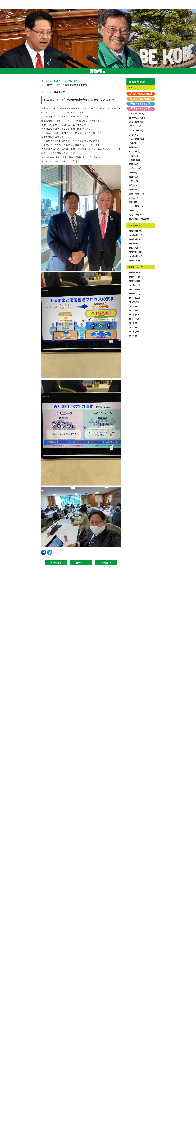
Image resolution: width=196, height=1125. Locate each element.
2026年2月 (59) (135, 256)
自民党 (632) (134, 159)
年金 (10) (133, 185)
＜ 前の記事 (56, 562)
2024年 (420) (134, 276)
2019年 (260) (134, 297)
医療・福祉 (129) (136, 193)
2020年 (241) (134, 293)
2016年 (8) (133, 310)
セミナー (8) (134, 151)
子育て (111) (134, 180)
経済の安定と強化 (141, 93)
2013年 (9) (133, 322)
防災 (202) (133, 134)
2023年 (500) (134, 280)
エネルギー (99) (136, 130)
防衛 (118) (133, 147)
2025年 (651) (134, 272)
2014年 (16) (134, 318)
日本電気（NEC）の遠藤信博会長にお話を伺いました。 (80, 100)
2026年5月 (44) (135, 243)
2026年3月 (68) (135, 251)
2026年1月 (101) (135, 260)
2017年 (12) (133, 306)
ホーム (44, 81)
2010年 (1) (133, 335)
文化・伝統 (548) (136, 214)
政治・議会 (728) (136, 121)
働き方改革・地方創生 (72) (141, 218)
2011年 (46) (134, 331)
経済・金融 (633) (136, 138)
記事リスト (81, 562)
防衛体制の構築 (140, 103)
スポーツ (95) (135, 168)
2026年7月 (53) (135, 235)
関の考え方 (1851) (137, 117)
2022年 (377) (134, 285)
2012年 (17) (133, 327)
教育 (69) (133, 201)
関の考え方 (59, 92)
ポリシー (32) (135, 126)
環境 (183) (133, 176)
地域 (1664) (134, 189)
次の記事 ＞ (106, 562)
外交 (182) (133, 155)
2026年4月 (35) (135, 247)
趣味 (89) (133, 172)
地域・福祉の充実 (141, 98)
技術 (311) (133, 143)
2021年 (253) (134, 289)
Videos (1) (133, 197)
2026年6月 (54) (135, 239)
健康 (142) (133, 164)
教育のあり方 (141, 108)
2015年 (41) (134, 314)
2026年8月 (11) (135, 230)
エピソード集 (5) (136, 113)
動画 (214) (133, 210)
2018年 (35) (134, 301)
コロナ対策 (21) (136, 206)
